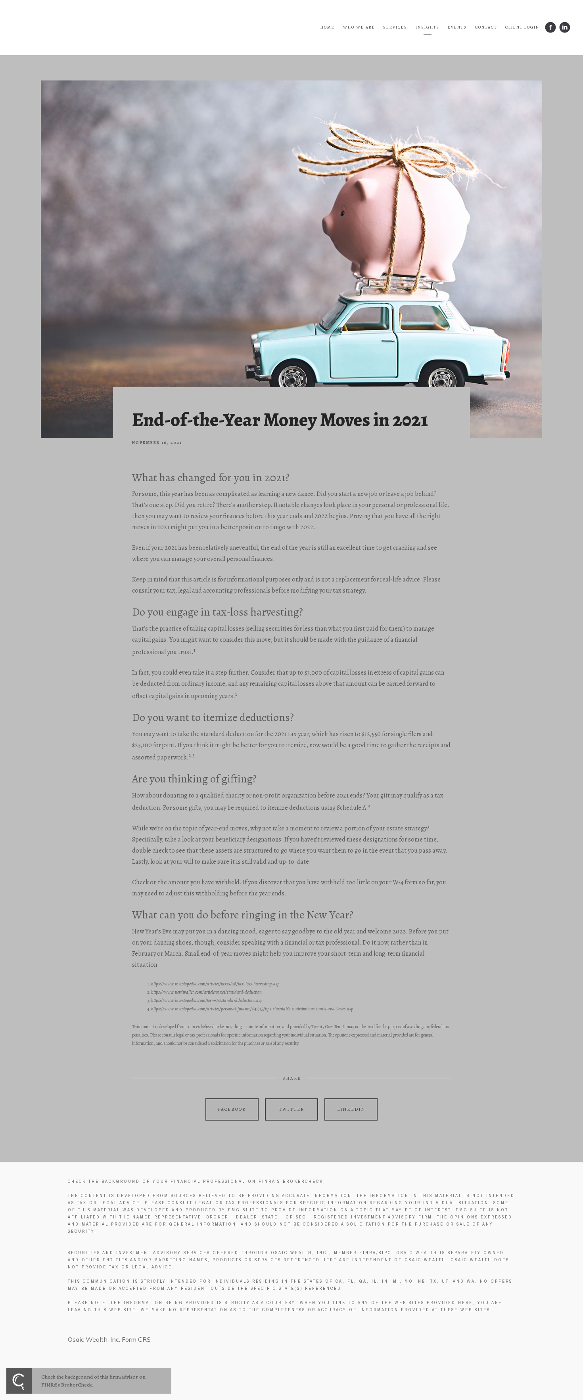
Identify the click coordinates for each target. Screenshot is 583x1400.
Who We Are (359, 27)
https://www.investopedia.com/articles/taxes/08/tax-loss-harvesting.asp (215, 984)
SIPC (385, 1253)
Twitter (291, 1109)
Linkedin (351, 1109)
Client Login (522, 27)
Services (395, 27)
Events (457, 27)
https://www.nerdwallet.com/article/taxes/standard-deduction (206, 992)
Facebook (232, 1109)
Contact (486, 27)
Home (327, 27)
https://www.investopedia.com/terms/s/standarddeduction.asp (207, 1000)
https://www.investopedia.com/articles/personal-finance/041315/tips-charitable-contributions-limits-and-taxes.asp (252, 1009)
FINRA (367, 1253)
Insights (427, 27)
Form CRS (136, 1339)
